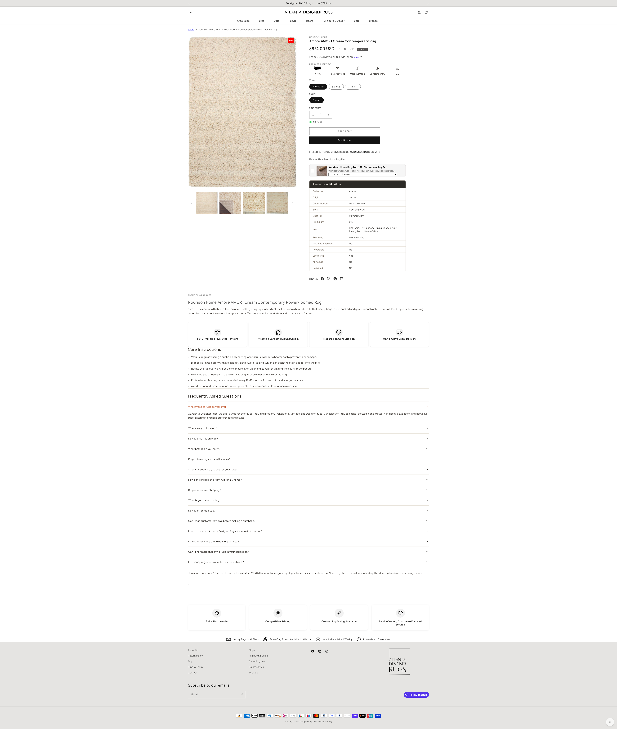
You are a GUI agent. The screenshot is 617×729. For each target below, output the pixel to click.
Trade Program (257, 661)
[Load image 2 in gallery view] (230, 203)
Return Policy (195, 655)
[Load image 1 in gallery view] (207, 203)
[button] (191, 12)
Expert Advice (256, 666)
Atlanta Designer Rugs (302, 721)
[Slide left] (191, 202)
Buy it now (344, 140)
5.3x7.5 (336, 86)
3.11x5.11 (352, 86)
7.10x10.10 (318, 86)
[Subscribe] (242, 694)
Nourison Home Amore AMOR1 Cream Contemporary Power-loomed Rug (237, 29)
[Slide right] (292, 202)
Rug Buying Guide (258, 655)
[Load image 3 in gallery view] (254, 203)
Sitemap (253, 672)
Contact (192, 672)
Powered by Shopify (323, 721)
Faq (190, 661)
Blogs (252, 650)
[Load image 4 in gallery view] (277, 203)
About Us (193, 650)
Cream (316, 100)
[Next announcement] (427, 3)
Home (191, 29)
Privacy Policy (195, 666)
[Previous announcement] (189, 3)
